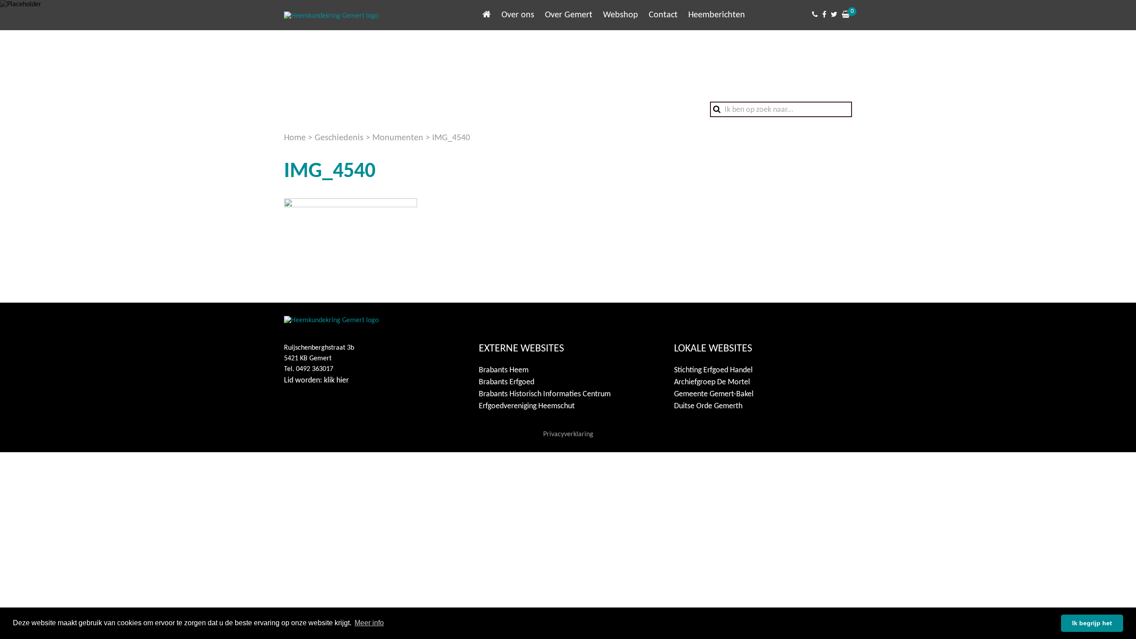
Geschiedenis (339, 138)
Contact (663, 15)
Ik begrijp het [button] (1092, 623)
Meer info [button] (369, 623)
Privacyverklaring (568, 434)
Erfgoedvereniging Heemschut (527, 406)
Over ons (517, 15)
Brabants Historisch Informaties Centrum (545, 394)
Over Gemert (568, 15)
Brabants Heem (504, 370)
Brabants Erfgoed (506, 382)
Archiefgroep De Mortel (712, 382)
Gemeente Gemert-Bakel (713, 394)
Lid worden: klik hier (316, 380)
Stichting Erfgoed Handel (713, 370)
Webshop (620, 15)
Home (295, 138)
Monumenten (397, 138)
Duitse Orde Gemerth (708, 406)
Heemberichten (716, 15)
